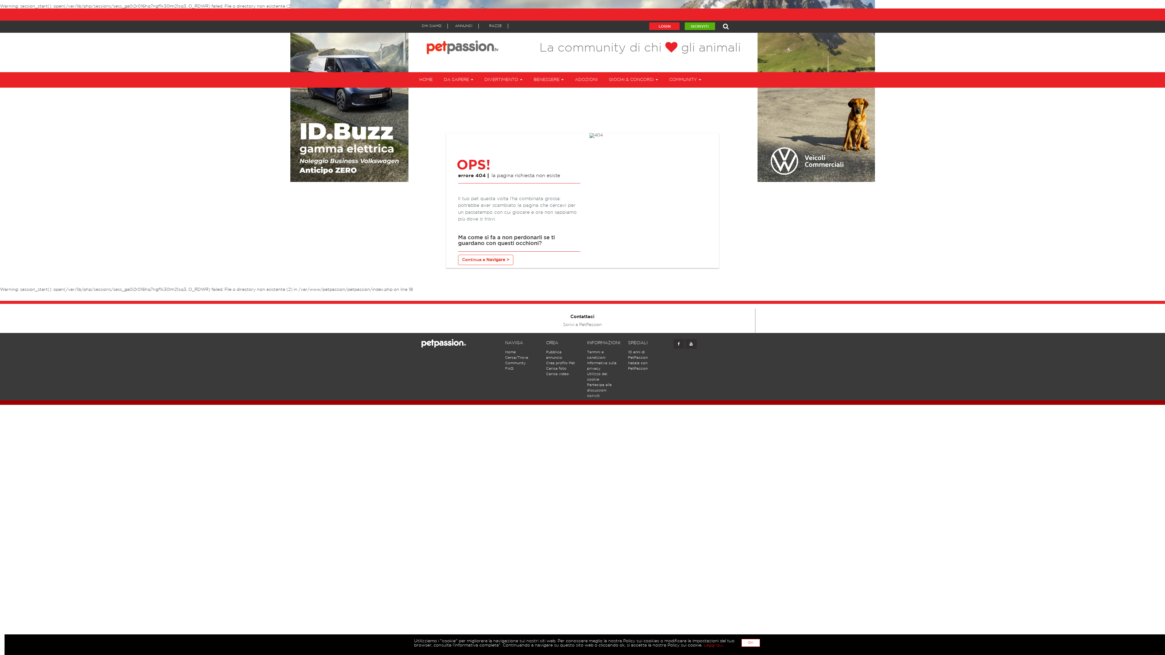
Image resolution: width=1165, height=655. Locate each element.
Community (515, 363)
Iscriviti (700, 26)
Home (426, 80)
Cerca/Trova (516, 357)
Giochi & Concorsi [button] (632, 80)
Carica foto (556, 368)
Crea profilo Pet (560, 363)
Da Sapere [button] (457, 80)
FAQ (509, 368)
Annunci (463, 26)
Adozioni (586, 80)
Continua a (485, 260)
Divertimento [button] (502, 80)
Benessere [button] (547, 80)
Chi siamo (431, 26)
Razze (495, 26)
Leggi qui (713, 645)
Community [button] (683, 80)
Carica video (557, 374)
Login (664, 26)
